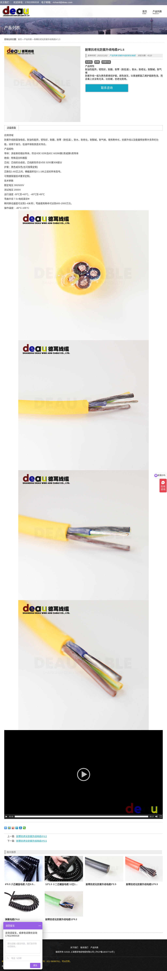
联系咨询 (107, 88)
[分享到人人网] (20, 828)
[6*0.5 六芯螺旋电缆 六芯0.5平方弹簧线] (23, 868)
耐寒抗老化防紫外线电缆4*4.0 (31, 836)
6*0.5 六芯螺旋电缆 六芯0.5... (20, 884)
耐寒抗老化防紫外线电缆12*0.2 (61, 919)
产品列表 (28, 39)
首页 (20, 39)
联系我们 (84, 947)
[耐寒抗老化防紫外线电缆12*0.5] (144, 868)
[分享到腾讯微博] (16, 828)
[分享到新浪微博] (13, 828)
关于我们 (74, 947)
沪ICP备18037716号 (104, 952)
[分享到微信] (24, 828)
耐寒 (97, 62)
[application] (83, 774)
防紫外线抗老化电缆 (127, 55)
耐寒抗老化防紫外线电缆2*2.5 (101, 884)
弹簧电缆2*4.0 (12, 919)
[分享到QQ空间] (9, 828)
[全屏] (160, 816)
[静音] (156, 816)
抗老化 (89, 62)
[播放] (6, 816)
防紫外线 (106, 62)
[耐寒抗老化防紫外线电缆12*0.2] (64, 904)
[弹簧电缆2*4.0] (23, 904)
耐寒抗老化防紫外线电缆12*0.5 (142, 884)
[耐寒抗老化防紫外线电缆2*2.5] (104, 868)
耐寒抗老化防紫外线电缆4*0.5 (31, 841)
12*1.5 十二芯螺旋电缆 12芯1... (61, 884)
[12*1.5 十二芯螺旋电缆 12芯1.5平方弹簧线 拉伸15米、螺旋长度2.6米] (64, 868)
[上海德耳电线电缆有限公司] (16, 16)
